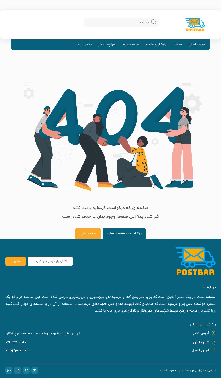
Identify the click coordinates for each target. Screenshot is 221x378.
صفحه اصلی (197, 45)
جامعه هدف (130, 45)
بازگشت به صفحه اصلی (124, 233)
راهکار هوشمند (155, 45)
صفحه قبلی (87, 233)
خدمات (177, 45)
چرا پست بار (106, 45)
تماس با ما (84, 45)
